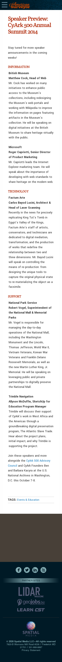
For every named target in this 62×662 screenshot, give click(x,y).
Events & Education (28, 500)
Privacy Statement (31, 650)
